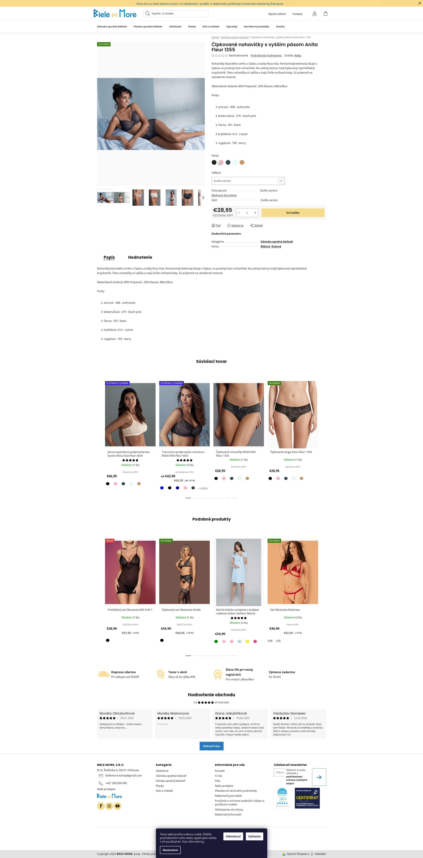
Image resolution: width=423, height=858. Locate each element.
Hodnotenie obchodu (211, 695)
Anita (298, 55)
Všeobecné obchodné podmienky (236, 791)
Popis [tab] (109, 257)
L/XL (278, 641)
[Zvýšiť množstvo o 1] (255, 213)
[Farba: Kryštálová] (131, 484)
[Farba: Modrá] (162, 488)
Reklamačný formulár (228, 814)
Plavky (160, 786)
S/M (270, 641)
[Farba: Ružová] (223, 642)
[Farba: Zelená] (216, 642)
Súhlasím (254, 836)
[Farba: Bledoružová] (115, 484)
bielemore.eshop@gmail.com (123, 775)
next (323, 438)
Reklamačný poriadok (228, 796)
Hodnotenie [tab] (140, 257)
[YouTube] (117, 806)
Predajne (297, 13)
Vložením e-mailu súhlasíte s (296, 776)
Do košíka (293, 213)
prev (99, 438)
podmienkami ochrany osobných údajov (296, 780)
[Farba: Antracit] (123, 484)
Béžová (265, 246)
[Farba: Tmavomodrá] (177, 488)
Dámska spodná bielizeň (277, 241)
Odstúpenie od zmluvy (229, 809)
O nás (218, 776)
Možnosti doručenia (224, 195)
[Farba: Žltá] (247, 642)
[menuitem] (112, 26)
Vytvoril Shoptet (297, 854)
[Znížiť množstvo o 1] (238, 213)
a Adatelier (317, 854)
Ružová (276, 246)
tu (202, 841)
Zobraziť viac (211, 746)
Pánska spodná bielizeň (170, 781)
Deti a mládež (164, 791)
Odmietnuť (233, 836)
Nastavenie (170, 850)
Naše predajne (106, 789)
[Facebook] (101, 806)
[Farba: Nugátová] (138, 484)
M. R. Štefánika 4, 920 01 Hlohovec (118, 770)
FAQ (217, 781)
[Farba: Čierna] (108, 484)
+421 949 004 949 (116, 783)
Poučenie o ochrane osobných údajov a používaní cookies (239, 802)
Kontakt (220, 771)
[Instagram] (109, 806)
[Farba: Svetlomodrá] (239, 642)
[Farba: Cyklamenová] (255, 642)
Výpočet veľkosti (277, 13)
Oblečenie (162, 771)
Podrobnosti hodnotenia (266, 55)
